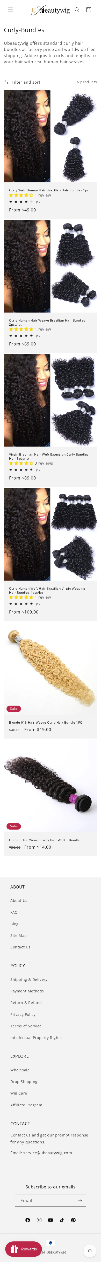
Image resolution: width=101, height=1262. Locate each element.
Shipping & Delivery (28, 979)
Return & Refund (26, 1002)
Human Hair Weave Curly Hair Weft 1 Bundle (44, 840)
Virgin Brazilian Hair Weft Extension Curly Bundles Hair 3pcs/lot (49, 456)
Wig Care (18, 1093)
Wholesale (20, 1070)
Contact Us (20, 947)
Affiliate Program (26, 1105)
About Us (18, 900)
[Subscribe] (80, 1201)
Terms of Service (26, 1026)
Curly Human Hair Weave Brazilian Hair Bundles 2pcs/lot (47, 322)
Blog (14, 923)
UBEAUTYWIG (57, 1252)
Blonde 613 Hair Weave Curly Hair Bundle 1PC (45, 723)
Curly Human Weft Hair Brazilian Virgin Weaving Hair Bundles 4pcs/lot (47, 590)
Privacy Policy (22, 1014)
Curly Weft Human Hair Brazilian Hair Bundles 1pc (49, 190)
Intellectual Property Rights (36, 1037)
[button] (10, 9)
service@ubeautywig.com (47, 1152)
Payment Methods (27, 991)
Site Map (18, 935)
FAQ (14, 912)
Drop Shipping (24, 1081)
